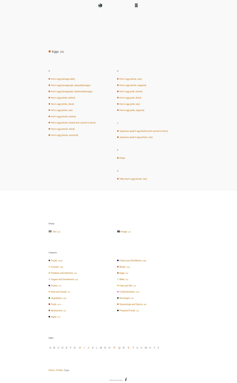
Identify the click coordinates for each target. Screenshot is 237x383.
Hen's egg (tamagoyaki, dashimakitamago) (71, 91)
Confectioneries (129, 292)
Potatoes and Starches (64, 273)
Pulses (56, 285)
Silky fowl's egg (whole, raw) (133, 179)
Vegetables (58, 298)
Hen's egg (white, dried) (62, 104)
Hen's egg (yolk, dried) (130, 98)
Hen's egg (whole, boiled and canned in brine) (73, 123)
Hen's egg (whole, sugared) (132, 85)
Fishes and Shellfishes (132, 260)
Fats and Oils (127, 285)
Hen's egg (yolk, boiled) (130, 91)
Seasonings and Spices (132, 304)
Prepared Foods (129, 310)
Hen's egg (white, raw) (62, 110)
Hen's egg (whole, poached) (64, 135)
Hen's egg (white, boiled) (63, 98)
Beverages (126, 298)
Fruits (56, 304)
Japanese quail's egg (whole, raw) (136, 137)
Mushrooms (58, 310)
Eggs (123, 273)
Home (51, 370)
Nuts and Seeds (60, 292)
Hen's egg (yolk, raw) (129, 104)
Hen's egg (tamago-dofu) (63, 79)
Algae (55, 317)
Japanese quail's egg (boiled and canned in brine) (143, 131)
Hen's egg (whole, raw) (130, 79)
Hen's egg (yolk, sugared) (131, 110)
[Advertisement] (118, 27)
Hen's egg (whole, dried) (63, 129)
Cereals (57, 267)
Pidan (122, 158)
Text (56, 231)
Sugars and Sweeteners (64, 279)
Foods (56, 260)
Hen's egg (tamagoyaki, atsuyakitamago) (70, 85)
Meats (124, 267)
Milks (123, 279)
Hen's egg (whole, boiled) (63, 116)
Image (126, 231)
